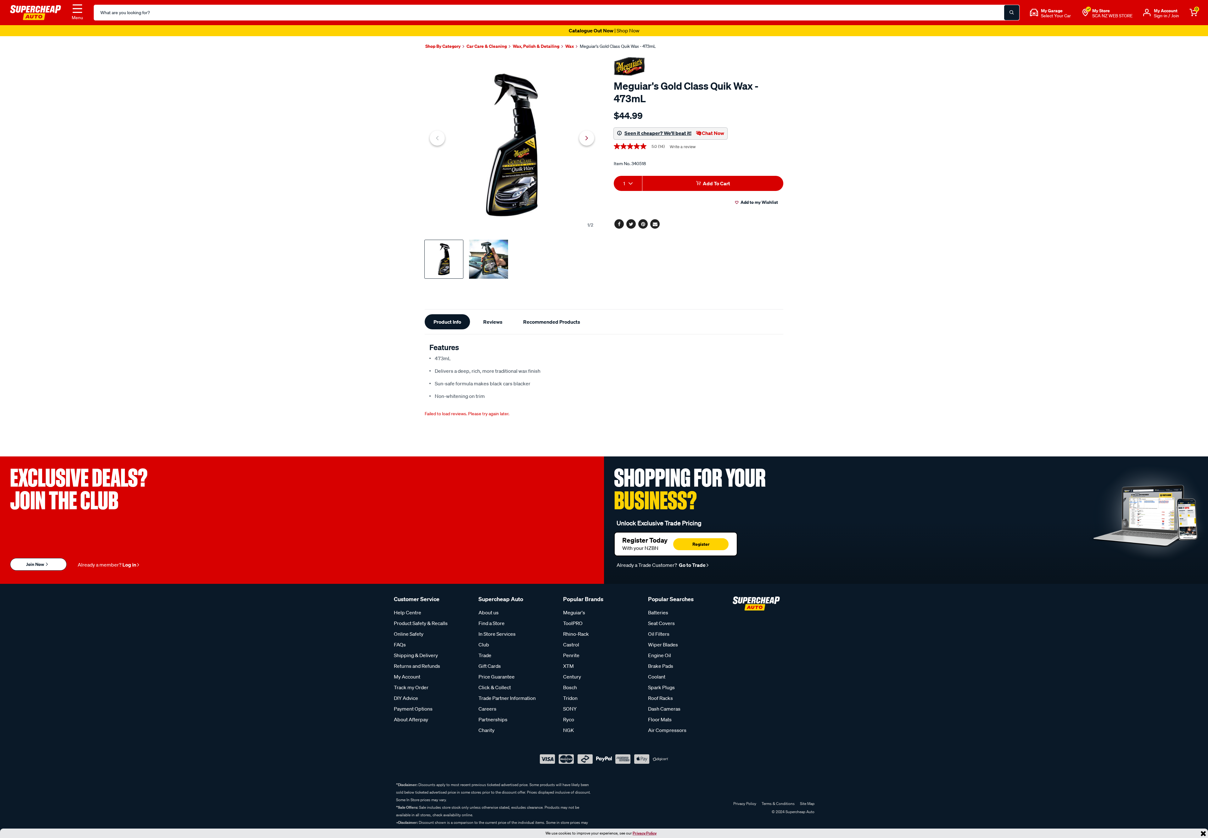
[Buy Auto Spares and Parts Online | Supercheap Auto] (35, 12)
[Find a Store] (1085, 12)
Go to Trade (692, 565)
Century (572, 676)
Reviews (492, 322)
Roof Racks (660, 698)
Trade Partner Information (507, 698)
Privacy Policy (645, 833)
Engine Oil (659, 655)
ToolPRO (573, 623)
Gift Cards (489, 666)
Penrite (571, 655)
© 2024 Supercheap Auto (792, 811)
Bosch (570, 687)
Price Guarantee (496, 676)
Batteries (658, 612)
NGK (568, 730)
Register (700, 544)
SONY (570, 709)
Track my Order (411, 687)
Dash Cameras (664, 709)
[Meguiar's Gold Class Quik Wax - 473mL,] (512, 145)
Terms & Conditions (778, 803)
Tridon (570, 698)
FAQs (400, 644)
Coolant (656, 676)
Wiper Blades (663, 644)
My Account (407, 676)
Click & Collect (494, 687)
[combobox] (628, 183)
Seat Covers (661, 623)
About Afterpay (411, 719)
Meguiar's (574, 612)
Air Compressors (667, 730)
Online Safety (408, 634)
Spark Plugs (661, 687)
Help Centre (407, 612)
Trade (484, 655)
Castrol (571, 644)
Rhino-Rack (576, 634)
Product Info (447, 322)
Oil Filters (658, 634)
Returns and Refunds (417, 666)
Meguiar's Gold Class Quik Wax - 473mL (618, 46)
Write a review (683, 147)
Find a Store (491, 623)
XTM (568, 666)
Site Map (807, 803)
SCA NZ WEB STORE (1112, 16)
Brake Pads (660, 666)
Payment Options (413, 709)
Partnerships (492, 719)
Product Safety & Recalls (421, 623)
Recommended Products (551, 322)
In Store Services (497, 634)
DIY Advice (406, 698)
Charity (486, 730)
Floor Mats (660, 719)
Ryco (568, 719)
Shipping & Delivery (416, 655)
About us (488, 612)
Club (483, 644)
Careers (487, 709)
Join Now (35, 564)
